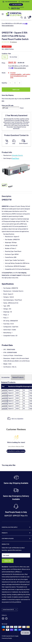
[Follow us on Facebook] (3, 618)
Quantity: (4, 83)
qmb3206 (4, 406)
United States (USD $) (8, 609)
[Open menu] (3, 14)
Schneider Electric (17, 155)
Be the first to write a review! (16, 451)
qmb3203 (4, 390)
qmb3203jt (5, 400)
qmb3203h (5, 395)
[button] (28, 17)
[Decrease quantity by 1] (10, 83)
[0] (29, 17)
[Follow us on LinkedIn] (6, 618)
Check (22, 108)
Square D (10, 390)
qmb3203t (5, 403)
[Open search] (22, 17)
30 (24, 390)
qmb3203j (5, 398)
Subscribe (7, 561)
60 (24, 406)
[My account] (25, 17)
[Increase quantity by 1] (20, 83)
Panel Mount (15, 158)
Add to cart (16, 89)
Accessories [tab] (6, 377)
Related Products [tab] (17, 377)
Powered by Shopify (7, 638)
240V (17, 390)
